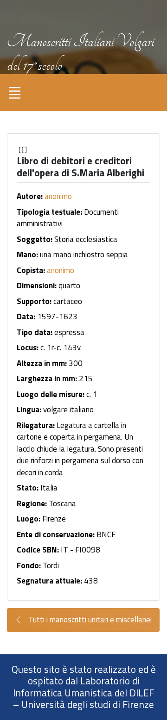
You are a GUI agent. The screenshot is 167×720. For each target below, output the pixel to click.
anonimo (58, 196)
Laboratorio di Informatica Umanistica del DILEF (83, 686)
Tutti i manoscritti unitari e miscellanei (89, 620)
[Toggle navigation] (14, 92)
